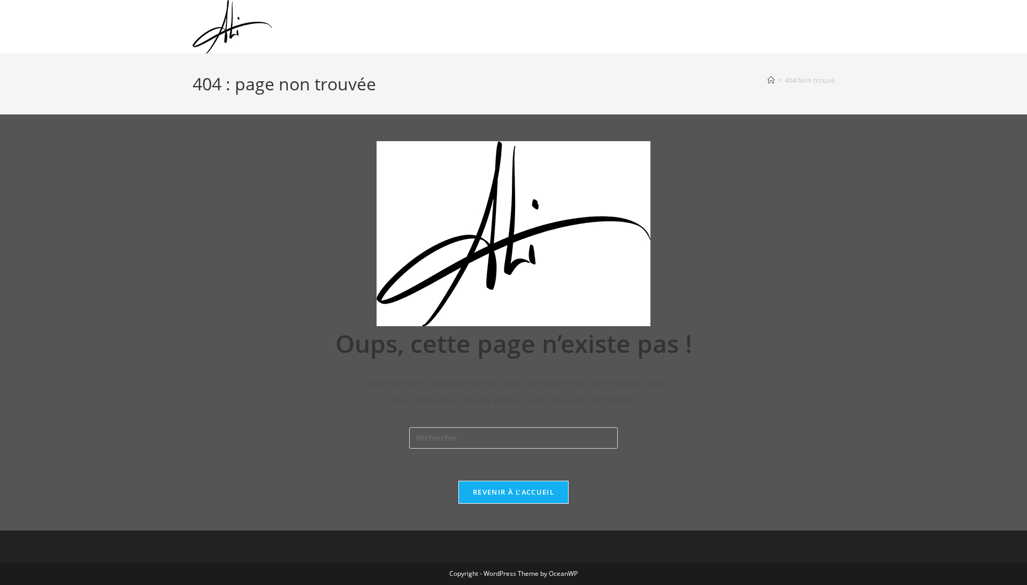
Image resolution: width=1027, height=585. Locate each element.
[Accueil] (771, 80)
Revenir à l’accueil (513, 492)
